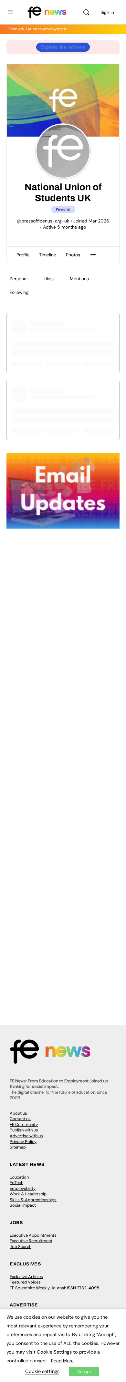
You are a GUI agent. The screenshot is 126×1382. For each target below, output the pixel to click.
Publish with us (24, 1130)
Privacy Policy (23, 1141)
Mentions (79, 279)
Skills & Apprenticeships (33, 1199)
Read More (62, 1361)
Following (19, 292)
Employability (23, 1188)
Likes (49, 279)
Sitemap (18, 1147)
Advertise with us (26, 1136)
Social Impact (23, 1205)
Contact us (20, 1118)
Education (19, 1177)
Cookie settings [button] (42, 1371)
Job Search (20, 1246)
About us (18, 1113)
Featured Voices (25, 1282)
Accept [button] (84, 1371)
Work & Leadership (28, 1194)
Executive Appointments (33, 1235)
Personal (18, 279)
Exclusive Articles (26, 1276)
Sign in (107, 12)
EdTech (16, 1182)
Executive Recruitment (31, 1240)
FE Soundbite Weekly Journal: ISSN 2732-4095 (54, 1288)
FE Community (24, 1124)
